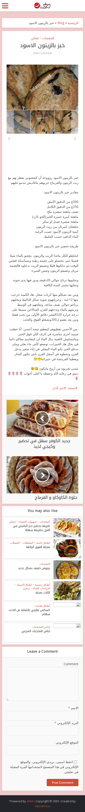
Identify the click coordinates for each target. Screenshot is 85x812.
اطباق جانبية (43, 543)
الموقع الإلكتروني (67, 742)
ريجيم (26, 588)
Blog (60, 23)
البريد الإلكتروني (66, 723)
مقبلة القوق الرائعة (38, 547)
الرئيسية (73, 23)
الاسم (73, 708)
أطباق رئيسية (42, 585)
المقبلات (15, 543)
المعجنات (48, 38)
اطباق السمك (24, 585)
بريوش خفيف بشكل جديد (34, 568)
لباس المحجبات (41, 627)
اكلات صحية (43, 592)
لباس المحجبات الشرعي (36, 631)
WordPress (43, 806)
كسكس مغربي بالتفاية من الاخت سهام (29, 612)
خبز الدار (58, 388)
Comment (71, 664)
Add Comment (42, 53)
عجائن (35, 38)
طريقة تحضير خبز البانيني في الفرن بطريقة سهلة (31, 528)
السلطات (28, 543)
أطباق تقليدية (42, 606)
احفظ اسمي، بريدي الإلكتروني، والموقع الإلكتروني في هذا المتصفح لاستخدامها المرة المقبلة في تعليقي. (44, 767)
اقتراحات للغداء (41, 588)
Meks (31, 801)
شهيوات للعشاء (27, 522)
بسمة (71, 388)
